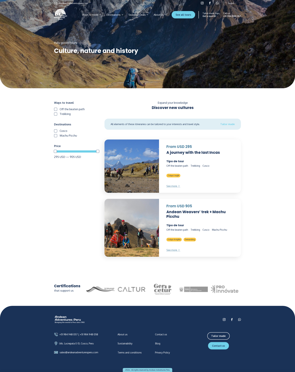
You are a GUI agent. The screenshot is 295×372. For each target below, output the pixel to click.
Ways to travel (90, 14)
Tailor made (227, 124)
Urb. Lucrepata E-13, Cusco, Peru (76, 343)
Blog (157, 343)
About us (159, 14)
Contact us (161, 334)
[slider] (55, 151)
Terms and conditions (130, 352)
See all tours (183, 14)
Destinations (113, 14)
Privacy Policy (162, 352)
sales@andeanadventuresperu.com (73, 3)
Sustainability (125, 343)
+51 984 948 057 (232, 16)
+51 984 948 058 (89, 334)
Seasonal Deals (137, 14)
